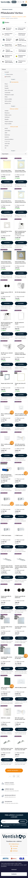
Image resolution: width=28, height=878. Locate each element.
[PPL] (5, 858)
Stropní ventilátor (8, 123)
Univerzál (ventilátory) (9, 139)
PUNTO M (7, 137)
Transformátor (7, 92)
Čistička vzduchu (8, 115)
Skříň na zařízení (8, 101)
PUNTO (6, 128)
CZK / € (13, 2)
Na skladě (7, 72)
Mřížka (6, 97)
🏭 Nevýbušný (8, 76)
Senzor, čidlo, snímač (9, 90)
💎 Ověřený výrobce (9, 74)
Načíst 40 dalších (12, 770)
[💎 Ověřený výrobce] (7, 164)
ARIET (6, 132)
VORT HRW (7, 143)
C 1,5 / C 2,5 (7, 141)
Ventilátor (6, 110)
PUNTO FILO (7, 135)
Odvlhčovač (7, 117)
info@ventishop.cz (15, 844)
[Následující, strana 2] (14, 776)
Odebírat (22, 821)
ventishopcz (15, 851)
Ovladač (6, 86)
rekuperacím (19, 16)
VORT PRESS (7, 130)
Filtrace (6, 84)
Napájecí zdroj (7, 103)
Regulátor (7, 88)
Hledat (24, 5)
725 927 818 (15, 846)
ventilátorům (14, 16)
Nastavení (14, 869)
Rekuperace (7, 113)
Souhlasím (14, 874)
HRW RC (6, 145)
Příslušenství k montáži (9, 94)
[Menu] (26, 2)
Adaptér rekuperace (9, 121)
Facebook (15, 848)
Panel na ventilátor (8, 99)
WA (5, 148)
